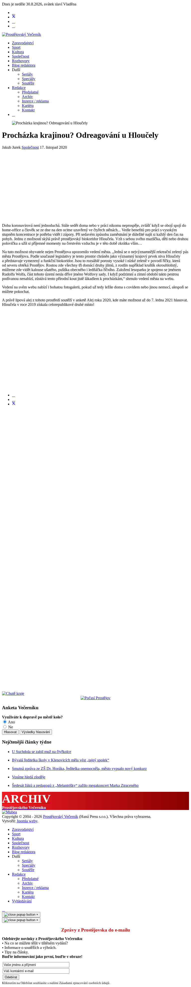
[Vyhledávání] (13, 114)
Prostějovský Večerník (60, 816)
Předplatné (30, 92)
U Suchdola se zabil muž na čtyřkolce (41, 752)
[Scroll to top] (3, 909)
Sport (16, 47)
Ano (11, 722)
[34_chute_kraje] (13, 693)
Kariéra (28, 105)
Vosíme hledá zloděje (28, 777)
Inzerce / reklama (35, 101)
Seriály (27, 74)
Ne (10, 727)
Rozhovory (21, 61)
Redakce (19, 88)
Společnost (20, 56)
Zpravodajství (23, 43)
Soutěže (28, 83)
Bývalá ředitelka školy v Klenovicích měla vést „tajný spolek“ (60, 760)
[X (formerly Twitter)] (13, 404)
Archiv (27, 96)
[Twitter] (13, 17)
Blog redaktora (23, 65)
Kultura (18, 52)
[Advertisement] (95, 184)
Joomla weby (27, 821)
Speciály (28, 79)
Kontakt (28, 110)
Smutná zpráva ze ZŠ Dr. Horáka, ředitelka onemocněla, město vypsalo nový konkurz (79, 768)
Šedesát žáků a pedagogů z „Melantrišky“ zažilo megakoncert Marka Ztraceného (75, 785)
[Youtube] (13, 21)
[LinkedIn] (13, 399)
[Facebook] (13, 12)
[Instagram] (13, 26)
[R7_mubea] (9, 812)
